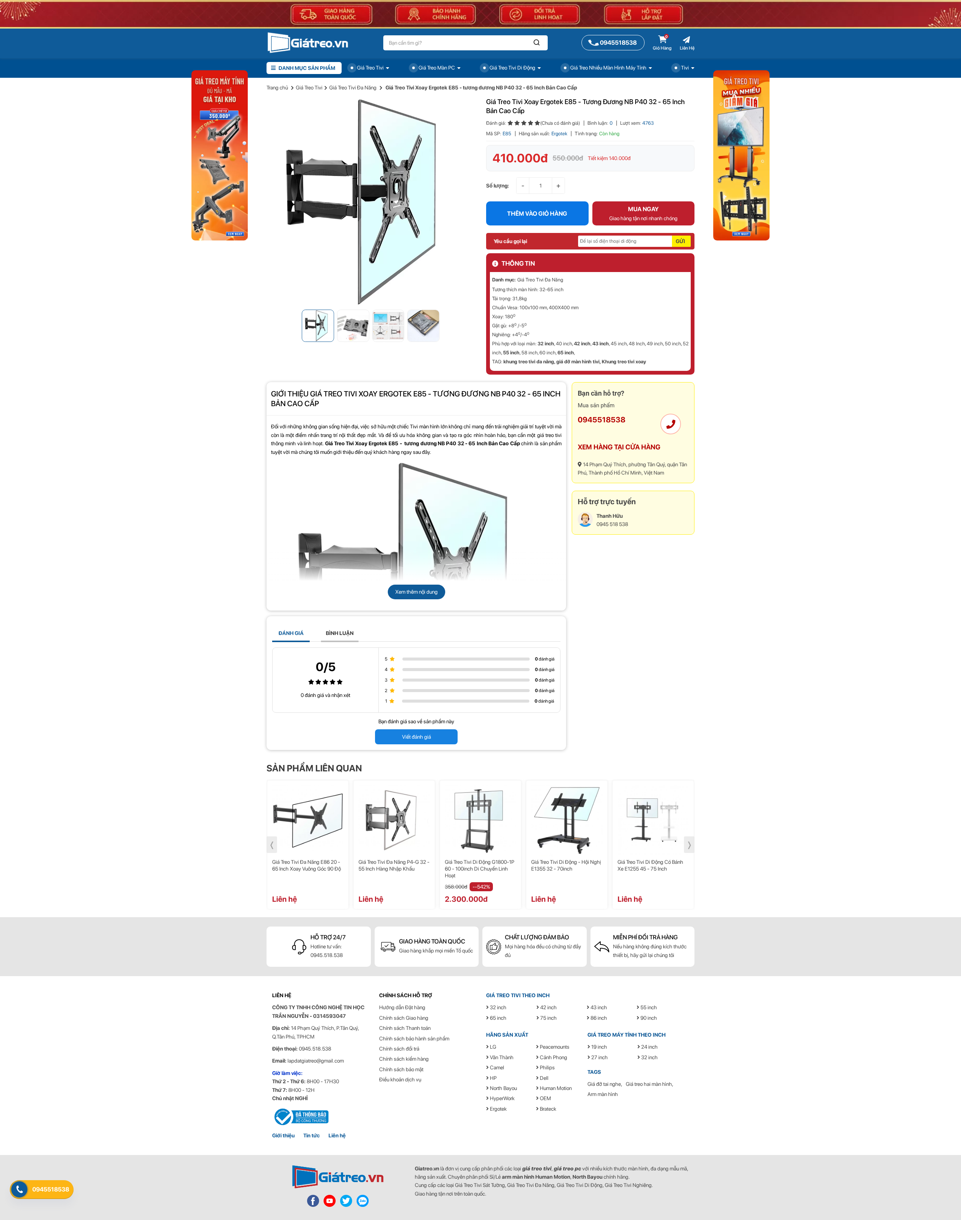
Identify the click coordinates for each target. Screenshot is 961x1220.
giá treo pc (567, 1169)
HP (493, 1078)
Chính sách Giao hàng (403, 1018)
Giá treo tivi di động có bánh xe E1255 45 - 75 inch (650, 865)
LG (492, 1047)
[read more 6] (308, 42)
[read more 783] (330, 1200)
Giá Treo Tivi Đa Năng (353, 88)
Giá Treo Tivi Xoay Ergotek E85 (362, 443)
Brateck (547, 1109)
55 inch (511, 352)
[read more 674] (371, 201)
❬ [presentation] (272, 844)
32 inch (546, 343)
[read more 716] (480, 820)
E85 (507, 133)
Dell (543, 1078)
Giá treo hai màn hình (649, 1084)
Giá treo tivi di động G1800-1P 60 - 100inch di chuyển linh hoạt (479, 868)
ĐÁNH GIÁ (291, 633)
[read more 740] (300, 1116)
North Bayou (503, 1088)
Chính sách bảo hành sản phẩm (414, 1039)
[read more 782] (313, 1200)
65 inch (565, 352)
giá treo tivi (536, 1169)
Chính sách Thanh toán (405, 1028)
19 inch (598, 1047)
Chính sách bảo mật (401, 1069)
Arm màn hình (602, 1094)
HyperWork (502, 1098)
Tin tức (311, 1135)
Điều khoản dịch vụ (400, 1079)
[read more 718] (567, 820)
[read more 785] (363, 1200)
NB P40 (447, 443)
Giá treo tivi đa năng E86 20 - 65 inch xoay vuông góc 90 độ (306, 865)
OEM (545, 1098)
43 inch (600, 343)
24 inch (649, 1047)
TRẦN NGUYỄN (290, 1016)
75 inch (548, 1018)
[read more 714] (394, 820)
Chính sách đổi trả (399, 1049)
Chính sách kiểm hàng (404, 1059)
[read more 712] (307, 820)
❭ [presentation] (689, 844)
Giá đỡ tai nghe (604, 1084)
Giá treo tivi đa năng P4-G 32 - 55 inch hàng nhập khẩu (393, 865)
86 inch (598, 1018)
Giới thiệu (283, 1135)
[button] (536, 42)
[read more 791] (741, 155)
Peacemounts (554, 1047)
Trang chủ (277, 88)
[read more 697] (670, 424)
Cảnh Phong (553, 1057)
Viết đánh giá (416, 737)
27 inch (599, 1057)
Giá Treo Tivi (309, 88)
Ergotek (559, 133)
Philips (547, 1067)
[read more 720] (653, 820)
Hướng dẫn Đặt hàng (402, 1007)
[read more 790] (219, 155)
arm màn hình (518, 1177)
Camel (496, 1067)
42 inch (582, 343)
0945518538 (601, 419)
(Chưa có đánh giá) (560, 123)
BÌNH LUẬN (340, 633)
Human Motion (555, 1088)
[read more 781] (338, 1176)
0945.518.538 (326, 955)
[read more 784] (346, 1200)
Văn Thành (501, 1057)
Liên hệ (337, 1135)
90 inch (648, 1018)
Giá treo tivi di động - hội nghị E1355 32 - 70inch (566, 865)
